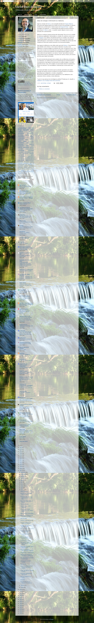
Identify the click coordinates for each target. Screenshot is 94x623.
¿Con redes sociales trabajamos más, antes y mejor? (26, 510)
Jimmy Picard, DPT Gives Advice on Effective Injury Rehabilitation (25, 298)
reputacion (20, 157)
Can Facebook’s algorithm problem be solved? (25, 373)
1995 (21, 609)
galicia (32, 154)
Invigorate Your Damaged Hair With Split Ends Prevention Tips (26, 379)
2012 (21, 460)
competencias (30, 142)
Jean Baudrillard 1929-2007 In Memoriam (26, 558)
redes (32, 130)
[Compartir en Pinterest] (62, 83)
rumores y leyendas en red (26, 520)
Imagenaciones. (23, 324)
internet (31, 128)
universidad (22, 128)
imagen (32, 136)
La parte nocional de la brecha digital (25, 526)
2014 (21, 457)
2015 (21, 455)
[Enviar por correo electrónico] (57, 83)
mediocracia (23, 337)
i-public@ (22, 353)
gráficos (27, 160)
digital (24, 141)
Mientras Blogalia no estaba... (26, 270)
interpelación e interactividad (27, 552)
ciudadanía (21, 142)
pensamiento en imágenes (26, 196)
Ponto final (22, 437)
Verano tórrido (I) (23, 204)
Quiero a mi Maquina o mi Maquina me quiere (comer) (26, 567)
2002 (21, 597)
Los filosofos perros (24, 243)
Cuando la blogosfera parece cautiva (25, 531)
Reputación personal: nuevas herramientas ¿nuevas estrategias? (26, 432)
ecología (49, 83)
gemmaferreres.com (24, 237)
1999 (21, 603)
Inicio (58, 95)
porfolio (32, 171)
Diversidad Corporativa (25, 246)
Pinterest (20, 42)
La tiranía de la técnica (25, 540)
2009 (21, 466)
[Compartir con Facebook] (61, 83)
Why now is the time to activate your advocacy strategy (24, 311)
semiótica (31, 160)
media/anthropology (25, 296)
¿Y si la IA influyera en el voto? (26, 222)
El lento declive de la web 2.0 (26, 360)
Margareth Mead (64, 26)
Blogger (52, 619)
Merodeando (23, 397)
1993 (21, 613)
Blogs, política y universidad (26, 513)
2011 (21, 462)
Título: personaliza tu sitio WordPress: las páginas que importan (26, 285)
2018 (21, 449)
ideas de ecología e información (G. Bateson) (26, 550)
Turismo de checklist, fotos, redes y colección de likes (25, 193)
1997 (21, 607)
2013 (21, 458)
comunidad (31, 150)
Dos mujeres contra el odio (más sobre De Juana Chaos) (26, 543)
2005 (21, 591)
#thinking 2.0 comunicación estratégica (26, 385)
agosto (22, 480)
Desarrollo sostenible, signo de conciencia (26, 547)
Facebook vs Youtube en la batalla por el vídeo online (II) (26, 387)
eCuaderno (22, 231)
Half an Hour (23, 185)
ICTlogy (21, 225)
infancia (25, 167)
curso (36, 14)
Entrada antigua (71, 95)
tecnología (20, 135)
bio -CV (20, 14)
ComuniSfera (43, 14)
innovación (21, 136)
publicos (20, 147)
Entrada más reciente (44, 95)
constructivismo (21, 156)
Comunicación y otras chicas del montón (25, 425)
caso (28, 170)
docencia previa (28, 14)
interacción (21, 139)
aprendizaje (43, 83)
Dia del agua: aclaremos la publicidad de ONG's (26, 516)
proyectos (26, 161)
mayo (22, 485)
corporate (20, 152)
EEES (19, 141)
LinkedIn (20, 46)
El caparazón (23, 290)
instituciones (31, 156)
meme (29, 171)
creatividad (20, 161)
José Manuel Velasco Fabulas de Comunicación (26, 208)
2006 (21, 589)
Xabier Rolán (23, 282)
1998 (21, 605)
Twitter (19, 36)
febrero (22, 585)
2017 (21, 451)
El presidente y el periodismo (26, 339)
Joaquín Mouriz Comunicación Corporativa (23, 365)
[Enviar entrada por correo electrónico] (54, 83)
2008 (21, 468)
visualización (25, 153)
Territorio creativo (24, 309)
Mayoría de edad (23, 305)
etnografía (31, 166)
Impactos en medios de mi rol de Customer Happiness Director (26, 408)
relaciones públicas (26, 144)
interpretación (30, 157)
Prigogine (41, 37)
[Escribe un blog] (58, 83)
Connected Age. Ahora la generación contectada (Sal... (26, 498)
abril (22, 487)
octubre (23, 476)
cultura (20, 132)
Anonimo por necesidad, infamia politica (26, 494)
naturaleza (20, 167)
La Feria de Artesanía (24, 238)
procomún (26, 171)
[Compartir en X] (59, 83)
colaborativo (21, 138)
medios (27, 135)
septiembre (23, 478)
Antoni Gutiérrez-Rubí (25, 202)
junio (22, 484)
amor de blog (23, 518)
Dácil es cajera (23, 349)
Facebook (20, 40)
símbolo (28, 168)
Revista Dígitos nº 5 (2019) (25, 343)
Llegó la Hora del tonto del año (26, 421)
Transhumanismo (24, 504)
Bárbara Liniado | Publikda (26, 377)
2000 (21, 601)
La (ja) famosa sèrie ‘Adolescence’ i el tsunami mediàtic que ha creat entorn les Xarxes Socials (26, 264)
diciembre (23, 472)
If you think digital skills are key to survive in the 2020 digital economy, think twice (25, 333)
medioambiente (30, 149)
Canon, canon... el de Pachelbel (25, 506)
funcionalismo (27, 152)
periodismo (21, 133)
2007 (21, 470)
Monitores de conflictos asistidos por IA (24, 233)
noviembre (23, 474)
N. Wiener (45, 30)
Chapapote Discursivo (25, 342)
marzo (22, 489)
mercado (26, 130)
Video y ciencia (23, 491)
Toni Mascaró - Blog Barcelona (25, 275)
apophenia (22, 214)
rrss (26, 164)
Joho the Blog (23, 391)
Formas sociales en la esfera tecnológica (25, 523)
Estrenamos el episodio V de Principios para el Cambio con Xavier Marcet (26, 278)
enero (22, 587)
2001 (21, 599)
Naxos (49, 23)
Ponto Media (23, 436)
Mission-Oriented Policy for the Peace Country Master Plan (26, 227)
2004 (21, 593)
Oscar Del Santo (24, 441)
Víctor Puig (22, 429)
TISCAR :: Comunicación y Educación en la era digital (26, 304)
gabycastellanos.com (25, 316)
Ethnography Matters (25, 412)
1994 (21, 611)
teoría (32, 135)
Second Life (23, 564)
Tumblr (19, 44)
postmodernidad (22, 159)
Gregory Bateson (69, 23)
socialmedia (21, 150)
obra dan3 (30, 145)
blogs (20, 130)
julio (22, 482)
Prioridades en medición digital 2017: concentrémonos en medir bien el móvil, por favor (26, 399)
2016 (21, 453)
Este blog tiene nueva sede (25, 367)
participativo (26, 147)
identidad (32, 153)
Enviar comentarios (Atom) (50, 97)
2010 (21, 464)
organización (21, 154)
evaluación (21, 145)
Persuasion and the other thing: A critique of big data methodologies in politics (26, 415)
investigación (30, 133)
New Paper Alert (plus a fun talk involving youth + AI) (25, 216)
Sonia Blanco (23, 420)
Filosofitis (22, 242)
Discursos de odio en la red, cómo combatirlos (25, 292)
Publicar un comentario (44, 88)
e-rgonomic (22, 330)
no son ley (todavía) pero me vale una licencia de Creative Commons (25, 83)
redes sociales (29, 139)
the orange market (24, 191)
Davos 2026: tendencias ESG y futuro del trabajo (26, 249)
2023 (21, 447)
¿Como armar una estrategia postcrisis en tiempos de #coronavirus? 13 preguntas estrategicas (26, 319)
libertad (23, 168)
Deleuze (65, 45)
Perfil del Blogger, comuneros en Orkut (25, 537)
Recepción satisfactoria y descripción (26, 574)
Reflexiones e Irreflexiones (26, 269)
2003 (21, 595)
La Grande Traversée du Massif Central (25, 256)
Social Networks (24, 371)
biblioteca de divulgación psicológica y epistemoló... (27, 555)
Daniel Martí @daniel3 (28, 6)
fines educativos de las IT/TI (27, 528)
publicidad (31, 141)
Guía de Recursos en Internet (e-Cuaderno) (26, 582)
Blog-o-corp (23, 220)
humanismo (26, 163)
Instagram (20, 38)
